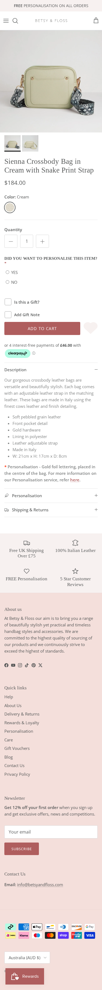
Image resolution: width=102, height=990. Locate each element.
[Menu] (6, 21)
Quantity (13, 229)
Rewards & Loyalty (21, 722)
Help (8, 696)
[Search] (18, 21)
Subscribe (21, 848)
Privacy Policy (17, 774)
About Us (12, 705)
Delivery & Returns (21, 714)
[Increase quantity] (42, 241)
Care (8, 739)
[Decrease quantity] (10, 241)
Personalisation (18, 731)
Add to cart (42, 328)
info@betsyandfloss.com (40, 884)
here (74, 479)
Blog (8, 757)
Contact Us (14, 765)
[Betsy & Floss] (51, 20)
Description (15, 369)
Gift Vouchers (17, 748)
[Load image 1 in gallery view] (51, 81)
